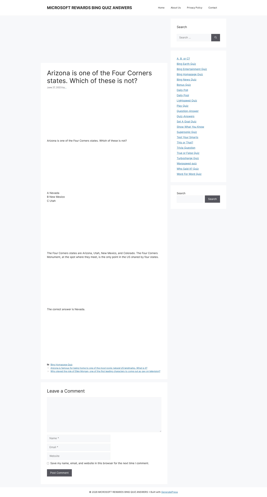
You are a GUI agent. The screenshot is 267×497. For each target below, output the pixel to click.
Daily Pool (183, 95)
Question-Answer (188, 111)
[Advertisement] (104, 40)
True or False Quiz (188, 153)
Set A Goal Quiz (186, 121)
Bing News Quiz (186, 79)
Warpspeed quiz (187, 163)
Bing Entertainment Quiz (192, 69)
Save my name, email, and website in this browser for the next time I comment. (99, 463)
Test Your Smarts (187, 137)
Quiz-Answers (185, 116)
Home (161, 7)
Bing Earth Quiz (186, 63)
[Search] (215, 37)
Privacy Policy (194, 7)
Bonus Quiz (184, 84)
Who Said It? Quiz (188, 168)
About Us (176, 7)
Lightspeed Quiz (187, 100)
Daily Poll (182, 90)
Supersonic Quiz (187, 132)
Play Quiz (182, 105)
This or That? (185, 142)
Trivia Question (186, 147)
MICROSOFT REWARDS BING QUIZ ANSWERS (89, 7)
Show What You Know (190, 126)
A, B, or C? (183, 58)
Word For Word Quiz (189, 174)
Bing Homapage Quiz (61, 364)
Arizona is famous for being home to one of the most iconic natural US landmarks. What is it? (99, 368)
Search (181, 193)
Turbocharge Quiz (188, 158)
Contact (212, 7)
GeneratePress (169, 492)
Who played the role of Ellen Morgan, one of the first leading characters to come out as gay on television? (105, 371)
